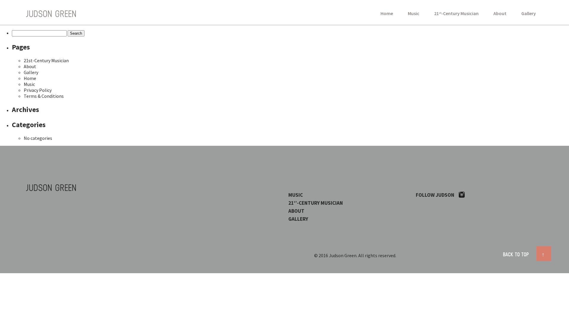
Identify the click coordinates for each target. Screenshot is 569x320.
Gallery (528, 13)
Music (413, 13)
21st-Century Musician (46, 60)
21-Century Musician (456, 13)
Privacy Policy (38, 90)
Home (387, 13)
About (499, 13)
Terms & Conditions (44, 96)
